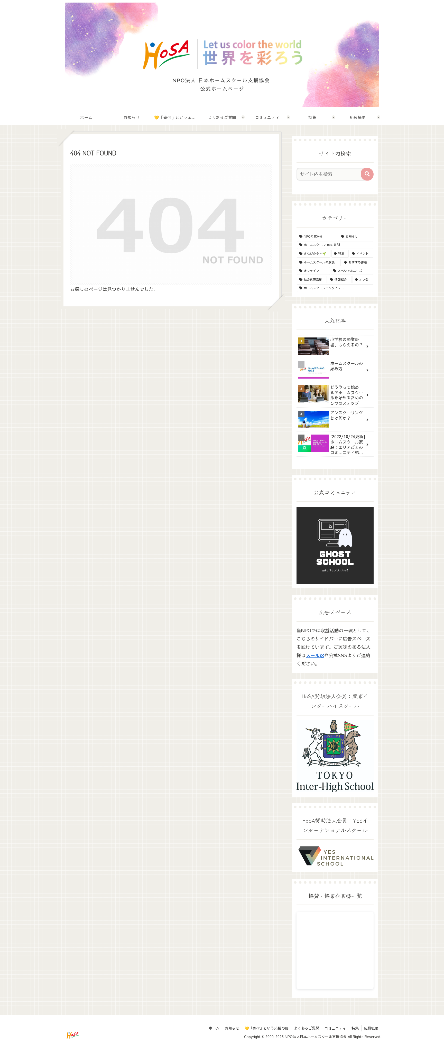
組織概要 (371, 1028)
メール (313, 655)
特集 (355, 1028)
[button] (367, 174)
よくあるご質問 (306, 1028)
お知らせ (232, 1028)
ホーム (214, 1028)
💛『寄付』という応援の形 (267, 1028)
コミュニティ (335, 1028)
